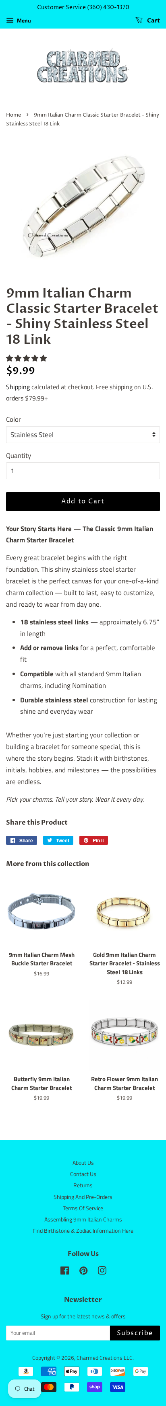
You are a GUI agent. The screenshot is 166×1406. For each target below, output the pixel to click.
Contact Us (83, 1174)
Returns (83, 1185)
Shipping (18, 387)
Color (13, 419)
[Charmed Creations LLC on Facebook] (64, 1272)
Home (13, 115)
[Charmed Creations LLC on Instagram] (102, 1272)
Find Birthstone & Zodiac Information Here (83, 1230)
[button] (27, 358)
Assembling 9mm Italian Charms (83, 1219)
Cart (153, 21)
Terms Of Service (83, 1208)
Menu (23, 20)
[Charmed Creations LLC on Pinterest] (83, 1272)
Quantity (18, 455)
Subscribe (135, 1333)
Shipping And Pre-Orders (83, 1197)
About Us (83, 1162)
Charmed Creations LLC (105, 1357)
